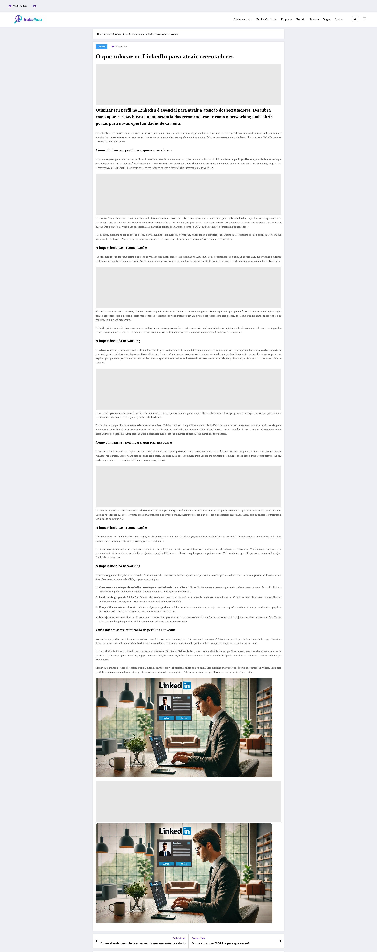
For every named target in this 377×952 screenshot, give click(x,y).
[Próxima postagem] (280, 941)
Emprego (286, 19)
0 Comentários (121, 47)
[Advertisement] (188, 84)
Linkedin (101, 47)
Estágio (300, 19)
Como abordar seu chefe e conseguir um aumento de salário (143, 943)
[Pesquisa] (355, 19)
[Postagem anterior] (97, 941)
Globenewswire (242, 19)
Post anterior (179, 938)
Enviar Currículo (266, 19)
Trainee (314, 19)
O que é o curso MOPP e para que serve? (220, 943)
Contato (339, 19)
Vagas (326, 19)
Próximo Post (198, 938)
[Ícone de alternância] (364, 19)
